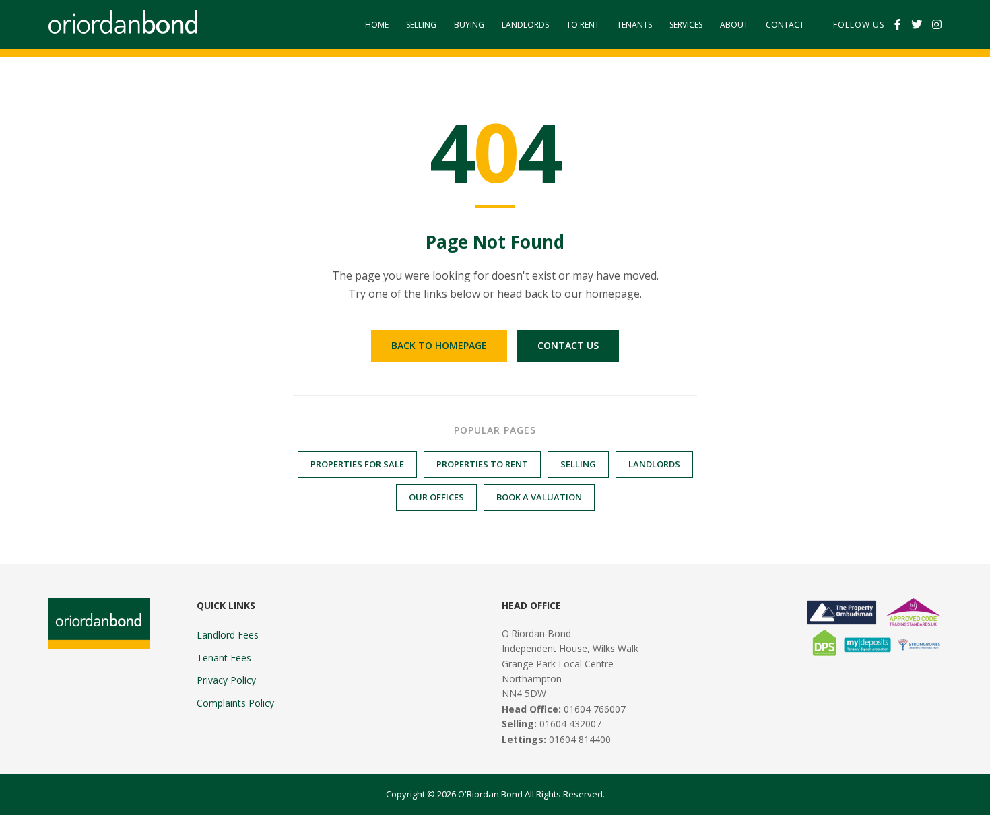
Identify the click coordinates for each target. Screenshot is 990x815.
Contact (785, 24)
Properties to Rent (482, 464)
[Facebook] (897, 25)
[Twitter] (916, 25)
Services (685, 24)
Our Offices (436, 497)
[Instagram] (937, 25)
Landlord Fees (228, 634)
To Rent (582, 24)
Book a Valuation (539, 497)
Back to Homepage (439, 345)
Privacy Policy (226, 680)
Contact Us (568, 345)
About (734, 24)
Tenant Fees (224, 657)
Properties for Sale (357, 464)
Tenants (634, 24)
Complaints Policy (235, 702)
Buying (469, 24)
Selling (421, 24)
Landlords (525, 24)
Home (377, 24)
